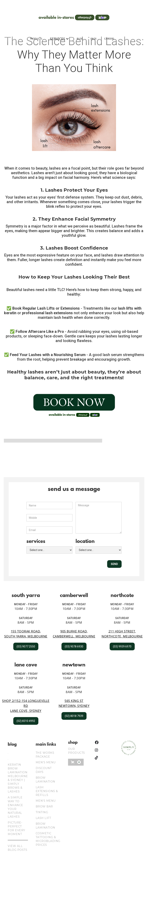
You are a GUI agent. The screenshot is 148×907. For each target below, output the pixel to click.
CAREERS (109, 38)
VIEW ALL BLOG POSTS (17, 848)
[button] (59, 39)
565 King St (74, 701)
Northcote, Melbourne (122, 636)
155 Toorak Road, (26, 631)
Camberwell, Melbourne (74, 636)
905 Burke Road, (74, 631)
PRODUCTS (36, 38)
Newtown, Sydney (74, 706)
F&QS (94, 38)
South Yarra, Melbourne (25, 636)
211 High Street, (122, 631)
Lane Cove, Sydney (25, 711)
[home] (74, 17)
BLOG (80, 38)
